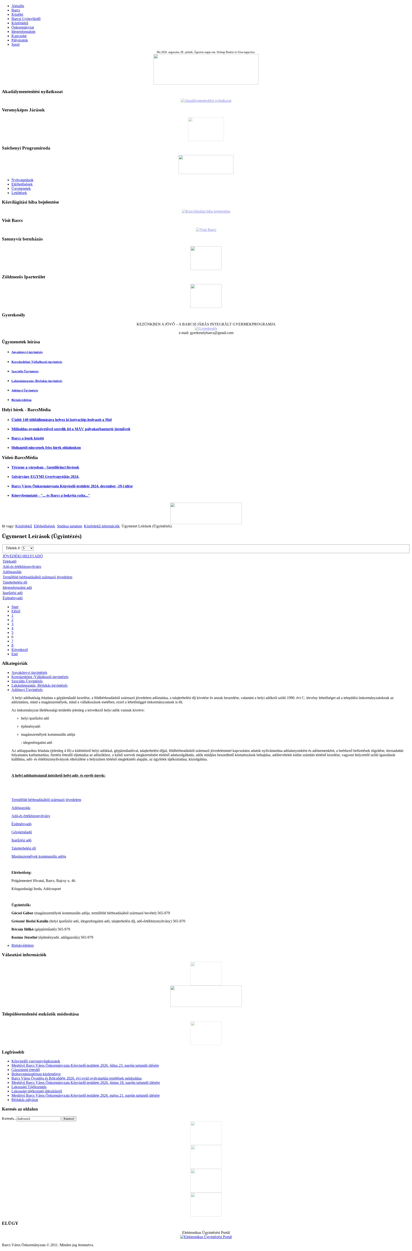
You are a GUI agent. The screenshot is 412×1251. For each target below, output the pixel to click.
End (14, 654)
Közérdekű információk (102, 526)
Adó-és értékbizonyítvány (22, 567)
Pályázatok (19, 40)
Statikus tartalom (69, 526)
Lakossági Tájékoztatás (28, 1087)
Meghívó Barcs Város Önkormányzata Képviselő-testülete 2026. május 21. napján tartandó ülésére (85, 1095)
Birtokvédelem (21, 400)
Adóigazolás (12, 572)
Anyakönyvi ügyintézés (27, 352)
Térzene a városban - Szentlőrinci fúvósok (45, 467)
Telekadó (9, 561)
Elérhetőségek (22, 184)
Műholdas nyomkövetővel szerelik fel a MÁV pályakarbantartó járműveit (70, 429)
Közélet (17, 14)
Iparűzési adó (13, 593)
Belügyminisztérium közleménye (36, 1074)
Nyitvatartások (22, 180)
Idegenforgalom (23, 32)
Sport (15, 44)
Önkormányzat (22, 27)
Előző (15, 611)
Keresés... (9, 1118)
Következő (19, 650)
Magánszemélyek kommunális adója (38, 856)
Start (14, 607)
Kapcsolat (18, 36)
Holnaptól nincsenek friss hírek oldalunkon (46, 447)
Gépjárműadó (21, 832)
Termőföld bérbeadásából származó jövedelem (37, 577)
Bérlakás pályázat (24, 1100)
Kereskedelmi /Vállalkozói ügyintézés (36, 362)
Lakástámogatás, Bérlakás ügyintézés (36, 381)
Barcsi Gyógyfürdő (26, 19)
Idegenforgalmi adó (17, 587)
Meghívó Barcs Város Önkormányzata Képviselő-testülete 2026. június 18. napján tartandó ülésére (85, 1083)
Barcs (15, 10)
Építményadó (13, 598)
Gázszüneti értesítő (25, 1070)
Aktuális (17, 6)
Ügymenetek (21, 188)
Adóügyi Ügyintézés (24, 390)
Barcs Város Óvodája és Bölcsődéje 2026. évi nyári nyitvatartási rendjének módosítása (76, 1078)
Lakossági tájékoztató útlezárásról (36, 1091)
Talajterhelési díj (15, 582)
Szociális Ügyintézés (25, 371)
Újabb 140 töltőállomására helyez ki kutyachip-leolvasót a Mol (61, 420)
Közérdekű (19, 23)
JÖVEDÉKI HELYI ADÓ (23, 556)
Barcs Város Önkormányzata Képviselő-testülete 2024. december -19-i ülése (72, 486)
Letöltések (19, 193)
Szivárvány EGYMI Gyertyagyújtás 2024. (45, 477)
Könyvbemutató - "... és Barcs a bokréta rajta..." (50, 495)
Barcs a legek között (27, 438)
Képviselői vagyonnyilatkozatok (35, 1061)
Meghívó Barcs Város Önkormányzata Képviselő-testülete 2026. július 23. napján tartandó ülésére (85, 1065)
